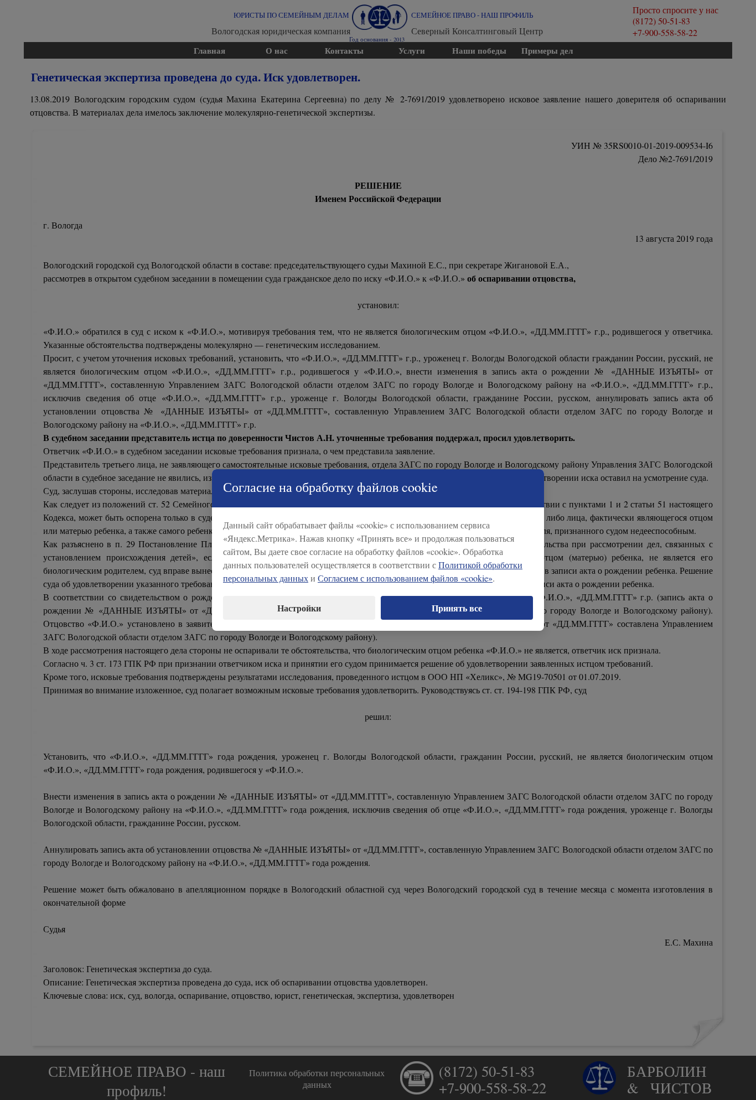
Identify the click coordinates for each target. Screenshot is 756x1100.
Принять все (457, 607)
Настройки (299, 607)
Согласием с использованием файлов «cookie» (405, 578)
